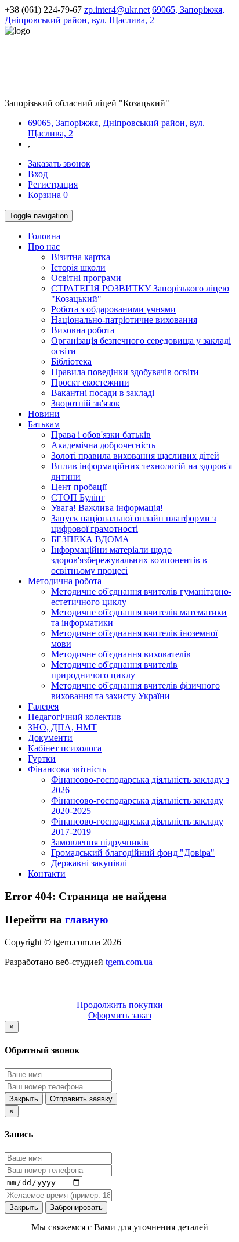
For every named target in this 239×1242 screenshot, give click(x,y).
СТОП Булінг (78, 497)
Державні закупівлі (89, 863)
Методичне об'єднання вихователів (121, 654)
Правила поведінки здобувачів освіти (125, 372)
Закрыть (23, 1099)
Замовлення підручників (100, 842)
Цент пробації (79, 487)
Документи (50, 738)
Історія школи (78, 267)
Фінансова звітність (67, 769)
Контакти (47, 874)
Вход (38, 174)
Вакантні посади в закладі (102, 393)
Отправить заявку (81, 1099)
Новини (44, 414)
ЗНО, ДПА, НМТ (62, 727)
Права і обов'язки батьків (101, 435)
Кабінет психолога (65, 748)
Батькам (44, 424)
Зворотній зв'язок (85, 403)
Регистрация (53, 184)
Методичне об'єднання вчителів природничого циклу (114, 670)
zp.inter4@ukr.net (117, 10)
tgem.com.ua (129, 962)
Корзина (48, 195)
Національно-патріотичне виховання (124, 320)
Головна (44, 236)
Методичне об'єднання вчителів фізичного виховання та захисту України (135, 691)
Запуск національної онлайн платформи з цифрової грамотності (133, 523)
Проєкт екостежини (90, 382)
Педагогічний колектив (74, 717)
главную (86, 919)
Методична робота (65, 581)
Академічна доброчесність (103, 445)
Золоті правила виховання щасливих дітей (135, 455)
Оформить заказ (119, 1015)
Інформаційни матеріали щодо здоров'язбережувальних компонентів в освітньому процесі (129, 560)
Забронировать (76, 1207)
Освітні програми (86, 278)
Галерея (43, 706)
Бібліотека (71, 361)
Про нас (44, 246)
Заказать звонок (59, 163)
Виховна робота (82, 330)
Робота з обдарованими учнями (113, 309)
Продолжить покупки (120, 1005)
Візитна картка (80, 257)
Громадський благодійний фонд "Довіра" (133, 853)
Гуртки (42, 759)
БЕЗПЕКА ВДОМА (90, 539)
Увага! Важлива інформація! (107, 508)
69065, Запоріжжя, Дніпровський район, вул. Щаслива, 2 (114, 15)
